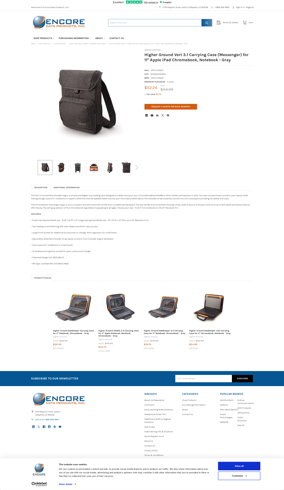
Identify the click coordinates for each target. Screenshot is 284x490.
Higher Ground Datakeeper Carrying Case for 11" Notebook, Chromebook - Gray (73, 332)
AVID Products (244, 408)
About (99, 38)
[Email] (152, 115)
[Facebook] (146, 115)
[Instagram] (49, 426)
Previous (34, 167)
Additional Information (67, 187)
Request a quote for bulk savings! (170, 106)
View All (240, 425)
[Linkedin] (33, 426)
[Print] (157, 115)
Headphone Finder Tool (155, 414)
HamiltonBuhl (226, 400)
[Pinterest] (168, 115)
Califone (224, 405)
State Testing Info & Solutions (158, 431)
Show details (65, 484)
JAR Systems (243, 412)
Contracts (149, 405)
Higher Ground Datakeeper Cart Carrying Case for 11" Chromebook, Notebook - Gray (210, 332)
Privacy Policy (151, 450)
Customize (237, 475)
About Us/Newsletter (154, 400)
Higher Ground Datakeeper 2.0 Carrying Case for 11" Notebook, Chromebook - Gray (164, 332)
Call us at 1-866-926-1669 (47, 419)
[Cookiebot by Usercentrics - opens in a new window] (39, 484)
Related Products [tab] (42, 278)
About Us (148, 441)
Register (250, 7)
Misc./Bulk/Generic (229, 409)
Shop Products (42, 38)
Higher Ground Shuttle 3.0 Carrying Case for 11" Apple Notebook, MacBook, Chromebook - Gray (118, 333)
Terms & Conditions (154, 455)
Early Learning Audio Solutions (158, 409)
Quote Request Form (154, 436)
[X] (162, 115)
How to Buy (149, 427)
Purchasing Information (74, 38)
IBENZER (224, 422)
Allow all (239, 466)
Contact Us (116, 38)
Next (137, 167)
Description (40, 187)
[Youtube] (60, 426)
